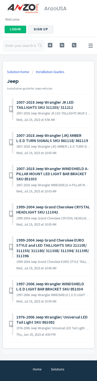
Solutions (57, 369)
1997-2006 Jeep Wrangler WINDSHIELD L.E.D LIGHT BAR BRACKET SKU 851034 (50, 286)
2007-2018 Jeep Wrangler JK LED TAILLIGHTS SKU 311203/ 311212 (45, 105)
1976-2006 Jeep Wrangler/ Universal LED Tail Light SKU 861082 (52, 319)
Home (37, 369)
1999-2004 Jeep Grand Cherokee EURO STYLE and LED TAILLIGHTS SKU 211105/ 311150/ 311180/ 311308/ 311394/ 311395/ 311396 (52, 247)
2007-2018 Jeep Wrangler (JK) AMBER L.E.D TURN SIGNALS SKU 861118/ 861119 (52, 138)
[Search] (40, 46)
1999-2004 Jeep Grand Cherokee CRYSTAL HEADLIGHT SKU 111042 (53, 209)
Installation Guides (50, 71)
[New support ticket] (50, 45)
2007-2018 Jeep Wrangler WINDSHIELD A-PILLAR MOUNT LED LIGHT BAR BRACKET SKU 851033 (52, 174)
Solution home (18, 71)
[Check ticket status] (62, 45)
